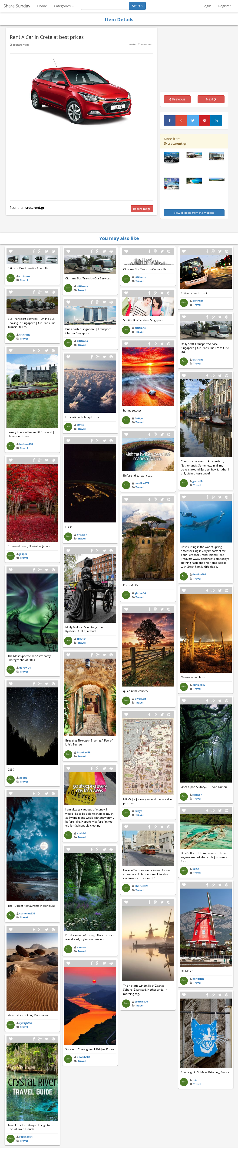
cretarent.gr (20, 45)
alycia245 (140, 698)
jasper (23, 554)
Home (42, 5)
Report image (142, 209)
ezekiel (81, 833)
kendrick (198, 978)
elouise (81, 947)
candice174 (142, 483)
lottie (80, 424)
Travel (24, 280)
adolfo (23, 777)
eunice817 (198, 685)
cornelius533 (27, 913)
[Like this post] (11, 251)
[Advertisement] (81, 163)
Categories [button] (63, 5)
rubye (138, 811)
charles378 (141, 886)
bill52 (195, 869)
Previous (178, 99)
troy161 (81, 638)
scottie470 (141, 1001)
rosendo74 (26, 1136)
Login (206, 5)
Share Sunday (16, 6)
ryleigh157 (25, 1023)
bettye (139, 418)
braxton (82, 534)
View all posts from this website (194, 213)
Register (224, 5)
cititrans (24, 276)
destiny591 (199, 574)
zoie (195, 1080)
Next (210, 99)
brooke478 (83, 752)
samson (197, 794)
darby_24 (25, 667)
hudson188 (26, 444)
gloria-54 (140, 593)
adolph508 (83, 1057)
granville (197, 481)
